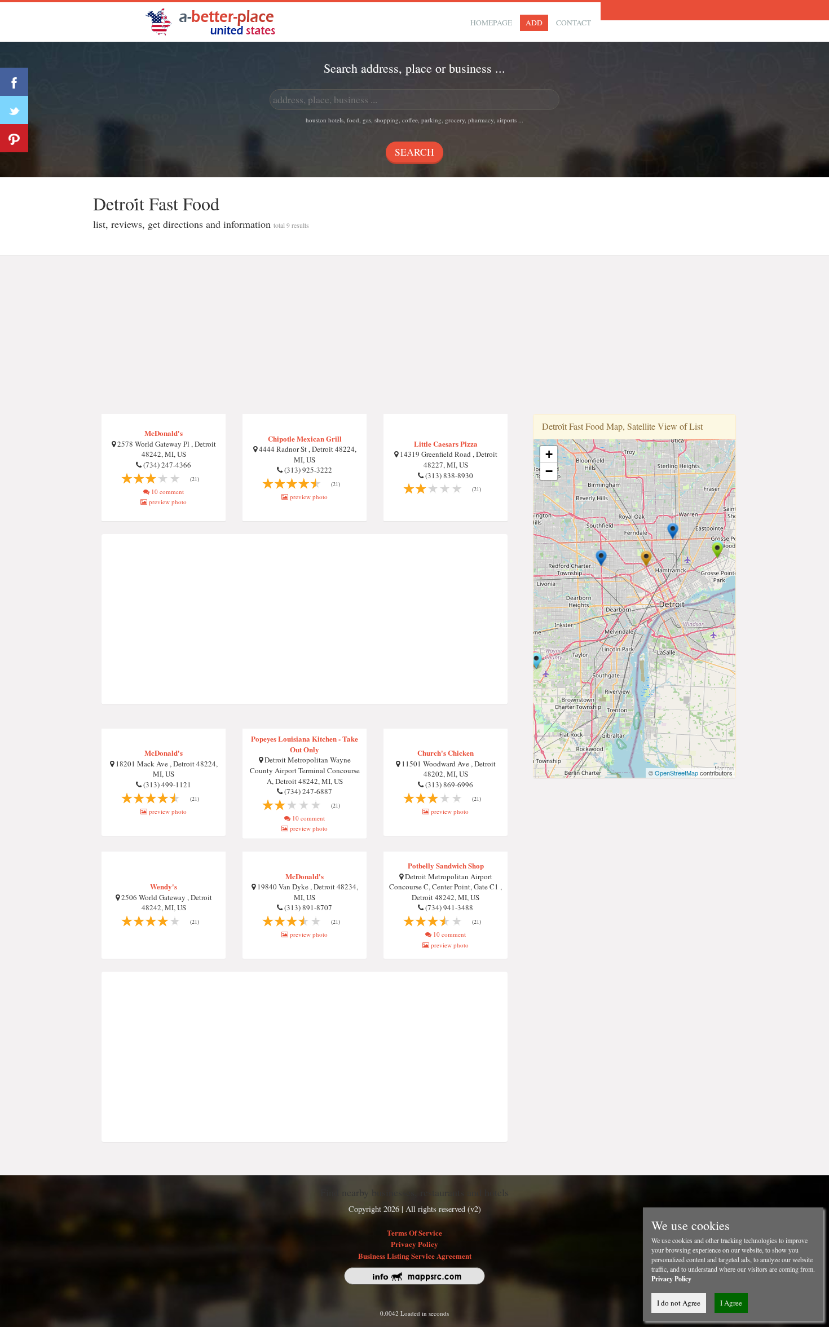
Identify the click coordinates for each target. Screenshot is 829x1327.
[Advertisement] (414, 334)
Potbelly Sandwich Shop (446, 865)
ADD (534, 22)
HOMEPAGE (491, 22)
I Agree (731, 1303)
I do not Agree (678, 1303)
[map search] (217, 21)
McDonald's (163, 432)
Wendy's (163, 886)
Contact (573, 22)
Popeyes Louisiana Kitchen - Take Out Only (304, 744)
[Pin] (14, 138)
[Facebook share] (14, 82)
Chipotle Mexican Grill (305, 438)
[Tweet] (14, 110)
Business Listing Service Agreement (414, 1255)
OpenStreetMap (676, 772)
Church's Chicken (445, 752)
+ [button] (549, 454)
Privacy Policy (414, 1243)
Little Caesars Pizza (446, 443)
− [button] (549, 471)
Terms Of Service (414, 1232)
